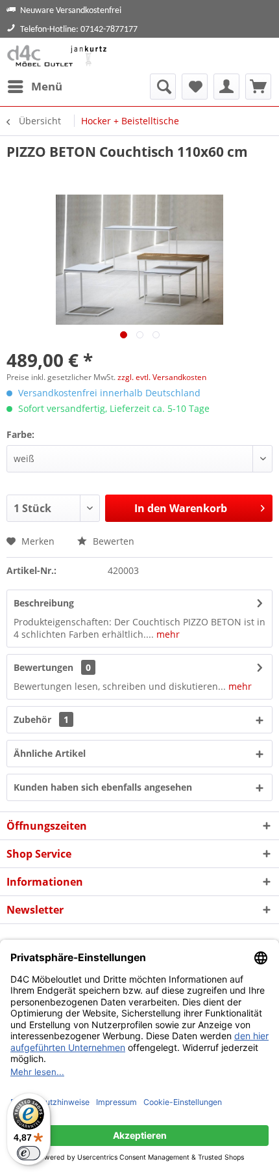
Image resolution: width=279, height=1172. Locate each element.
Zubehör (41, 719)
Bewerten (112, 541)
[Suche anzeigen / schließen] (163, 87)
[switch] (28, 1153)
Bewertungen (43, 667)
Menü (46, 86)
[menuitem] (34, 87)
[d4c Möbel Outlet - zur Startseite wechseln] (58, 55)
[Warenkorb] (258, 87)
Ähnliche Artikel (50, 753)
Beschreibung (44, 603)
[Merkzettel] (195, 87)
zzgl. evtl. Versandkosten (161, 377)
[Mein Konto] (226, 87)
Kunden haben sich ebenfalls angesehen (103, 787)
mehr (167, 634)
